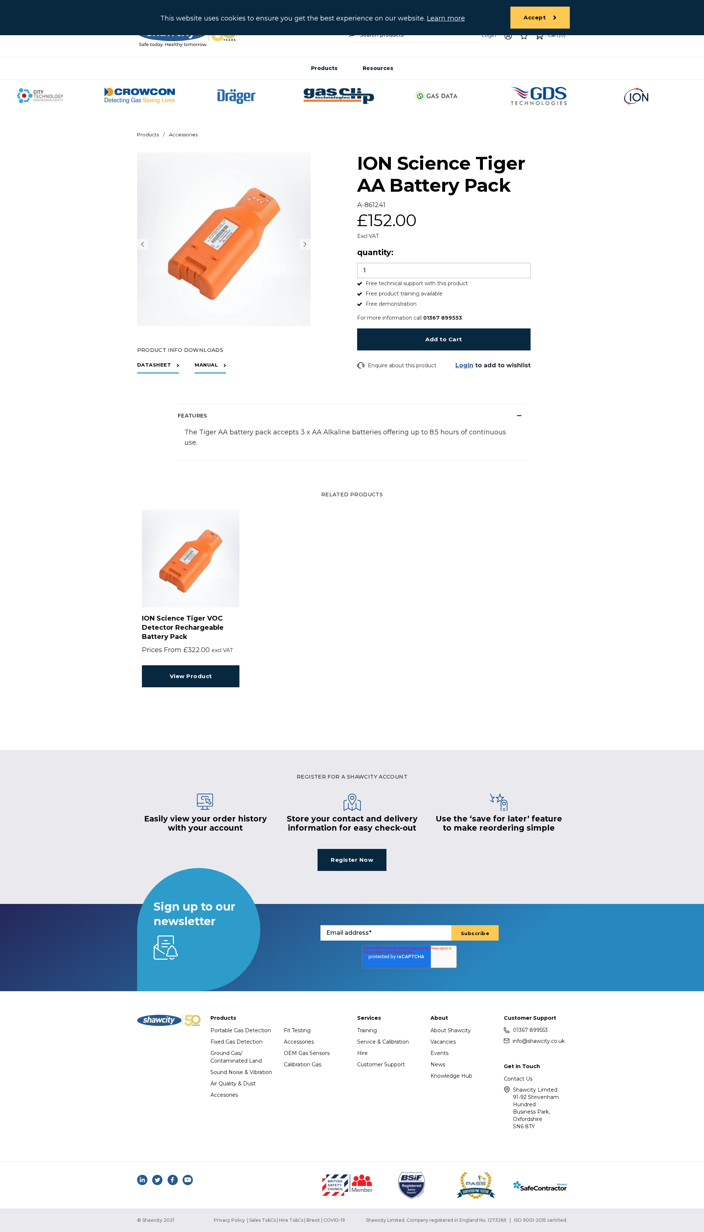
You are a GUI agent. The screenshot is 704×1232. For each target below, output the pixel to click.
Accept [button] (535, 17)
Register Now (352, 859)
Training (367, 1030)
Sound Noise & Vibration (241, 1072)
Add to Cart (443, 339)
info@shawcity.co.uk (539, 1041)
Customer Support (381, 1064)
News (437, 1064)
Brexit (313, 1220)
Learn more (446, 18)
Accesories (224, 1095)
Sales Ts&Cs (262, 1220)
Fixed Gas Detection (236, 1041)
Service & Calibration (383, 1041)
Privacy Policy (229, 1220)
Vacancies (443, 1041)
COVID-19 (334, 1220)
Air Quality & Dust (233, 1083)
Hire (362, 1053)
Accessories (183, 134)
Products (324, 68)
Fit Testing (297, 1030)
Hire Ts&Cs (291, 1220)
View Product (191, 676)
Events (439, 1053)
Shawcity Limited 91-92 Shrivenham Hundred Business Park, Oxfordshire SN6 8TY (536, 1108)
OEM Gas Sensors (307, 1053)
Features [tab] (192, 415)
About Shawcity (450, 1030)
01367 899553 (530, 1030)
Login (488, 35)
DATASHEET (154, 365)
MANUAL (206, 365)
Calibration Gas (302, 1064)
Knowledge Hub (451, 1076)
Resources (378, 68)
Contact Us (518, 1078)
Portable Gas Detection (240, 1030)
